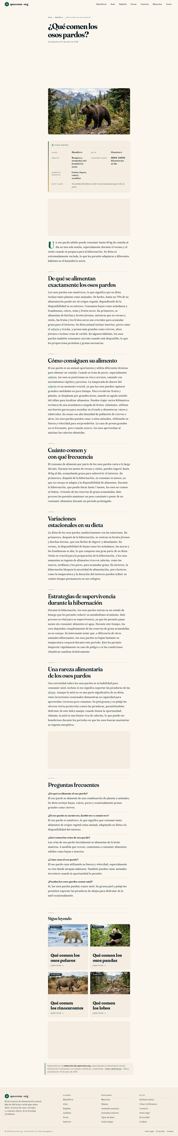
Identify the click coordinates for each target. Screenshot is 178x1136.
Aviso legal (144, 1112)
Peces (133, 4)
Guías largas (107, 1121)
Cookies (143, 1121)
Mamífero (59, 17)
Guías (169, 4)
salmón (55, 329)
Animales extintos (110, 1112)
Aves (113, 4)
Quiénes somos (146, 1099)
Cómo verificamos (113, 1069)
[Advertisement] (89, 66)
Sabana (104, 1104)
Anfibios (67, 1112)
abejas (51, 692)
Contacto (143, 1108)
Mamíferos (101, 4)
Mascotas (157, 4)
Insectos (145, 4)
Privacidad (144, 1117)
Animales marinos (110, 1108)
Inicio (50, 17)
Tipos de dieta (107, 1117)
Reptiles (123, 4)
